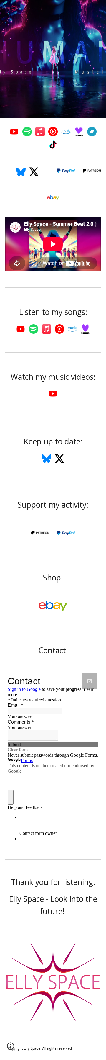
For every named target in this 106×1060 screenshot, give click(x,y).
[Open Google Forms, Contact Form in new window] (89, 681)
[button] (11, 1048)
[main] (53, 312)
